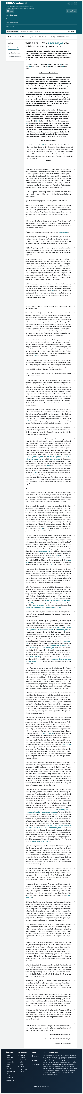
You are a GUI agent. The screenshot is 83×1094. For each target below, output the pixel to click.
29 (39, 64)
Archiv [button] (8, 19)
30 (70, 560)
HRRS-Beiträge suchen (23, 1062)
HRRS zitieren (9, 1068)
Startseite (13, 37)
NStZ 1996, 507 (35, 657)
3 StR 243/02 (55, 43)
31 (39, 459)
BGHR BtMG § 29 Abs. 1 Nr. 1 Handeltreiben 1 (48, 628)
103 (29, 66)
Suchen (10, 43)
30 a (27, 562)
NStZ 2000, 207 (55, 459)
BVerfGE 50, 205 (44, 551)
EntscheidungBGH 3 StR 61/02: (13, 48)
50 (44, 459)
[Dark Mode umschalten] (68, 3)
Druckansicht (15, 53)
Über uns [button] (9, 26)
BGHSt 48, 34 (66, 744)
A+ (75, 3)
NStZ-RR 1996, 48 (48, 648)
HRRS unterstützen (10, 1062)
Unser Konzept (10, 1056)
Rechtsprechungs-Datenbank (60, 1065)
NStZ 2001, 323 (38, 605)
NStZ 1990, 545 (62, 630)
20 (60, 64)
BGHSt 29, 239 (31, 457)
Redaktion (10, 1081)
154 (52, 291)
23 (48, 66)
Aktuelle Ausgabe (12, 15)
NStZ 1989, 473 (48, 733)
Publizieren (11, 1071)
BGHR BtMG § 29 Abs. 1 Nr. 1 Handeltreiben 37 (42, 607)
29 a (66, 560)
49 (63, 66)
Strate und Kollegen (51, 1057)
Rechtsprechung (12, 23)
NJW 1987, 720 (58, 627)
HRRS (57, 1063)
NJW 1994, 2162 (35, 841)
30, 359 (40, 457)
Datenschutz (45, 1087)
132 (28, 64)
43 (60, 607)
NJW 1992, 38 (45, 841)
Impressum (37, 1087)
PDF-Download (16, 56)
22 (40, 66)
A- (72, 3)
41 (42, 459)
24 (55, 66)
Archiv (22, 1067)
